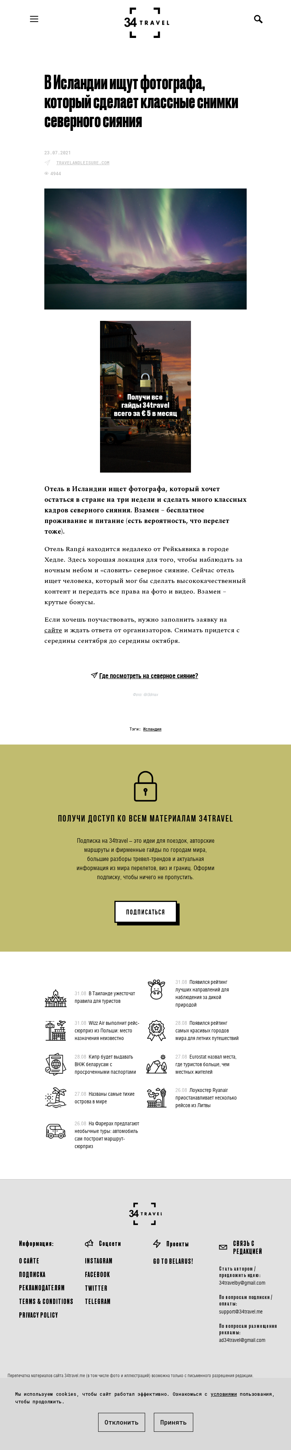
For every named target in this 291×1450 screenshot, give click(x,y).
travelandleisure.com (83, 162)
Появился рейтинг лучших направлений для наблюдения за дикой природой (202, 993)
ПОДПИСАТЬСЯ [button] (145, 912)
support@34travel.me (241, 1312)
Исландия (152, 729)
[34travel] (147, 23)
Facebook (97, 1274)
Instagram (99, 1260)
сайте (53, 630)
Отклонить (122, 1422)
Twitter (96, 1287)
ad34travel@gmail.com (242, 1340)
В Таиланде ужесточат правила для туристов (105, 997)
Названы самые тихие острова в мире (105, 1097)
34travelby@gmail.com (242, 1283)
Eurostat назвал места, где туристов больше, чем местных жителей (205, 1064)
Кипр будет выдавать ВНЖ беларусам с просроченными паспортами (105, 1064)
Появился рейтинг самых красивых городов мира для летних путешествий (207, 1030)
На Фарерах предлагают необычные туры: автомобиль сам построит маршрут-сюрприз (107, 1134)
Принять (173, 1422)
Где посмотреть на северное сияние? (148, 676)
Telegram (98, 1301)
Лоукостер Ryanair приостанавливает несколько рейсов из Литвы (206, 1097)
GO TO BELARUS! (173, 1261)
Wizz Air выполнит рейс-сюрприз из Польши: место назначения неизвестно (107, 1030)
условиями (224, 1394)
